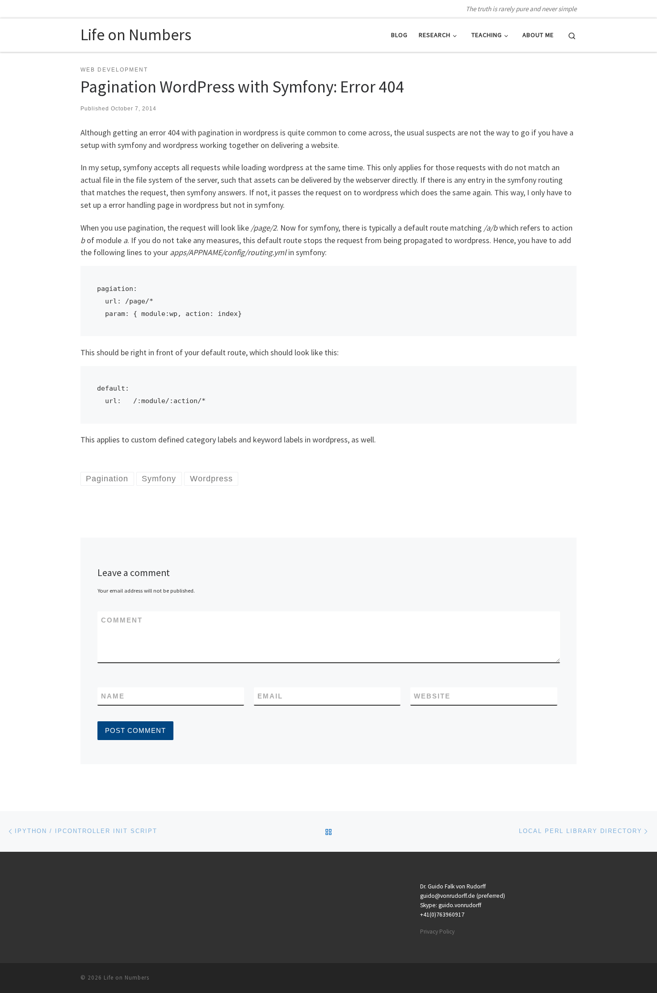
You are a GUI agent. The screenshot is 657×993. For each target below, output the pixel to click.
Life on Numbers (126, 977)
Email (270, 696)
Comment (122, 620)
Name (113, 696)
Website (432, 696)
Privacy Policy (437, 931)
